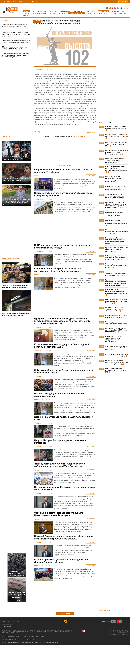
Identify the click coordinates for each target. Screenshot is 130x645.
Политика (37, 69)
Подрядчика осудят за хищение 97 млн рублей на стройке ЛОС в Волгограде (116, 301)
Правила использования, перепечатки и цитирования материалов (39, 642)
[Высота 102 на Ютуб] (113, 8)
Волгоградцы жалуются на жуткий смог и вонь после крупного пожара (114, 160)
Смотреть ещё (65, 613)
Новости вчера (36, 1)
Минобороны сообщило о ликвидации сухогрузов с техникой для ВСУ (114, 214)
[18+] (127, 8)
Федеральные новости (11, 259)
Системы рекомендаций (8, 626)
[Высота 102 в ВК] (107, 8)
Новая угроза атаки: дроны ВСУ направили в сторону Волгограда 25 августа (116, 152)
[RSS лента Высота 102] (120, 621)
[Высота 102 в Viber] (121, 8)
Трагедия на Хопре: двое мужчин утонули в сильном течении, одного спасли (114, 196)
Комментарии (90, 132)
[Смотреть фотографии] (106, 130)
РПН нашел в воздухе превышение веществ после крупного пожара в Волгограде (116, 222)
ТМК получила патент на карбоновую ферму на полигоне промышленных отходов (15, 26)
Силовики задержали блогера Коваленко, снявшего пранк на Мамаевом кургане (16, 41)
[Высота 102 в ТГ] (118, 8)
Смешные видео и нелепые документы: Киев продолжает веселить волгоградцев (115, 273)
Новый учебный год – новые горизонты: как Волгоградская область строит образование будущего (16, 55)
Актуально (6, 137)
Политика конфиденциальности (11, 642)
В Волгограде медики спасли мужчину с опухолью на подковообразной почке (115, 188)
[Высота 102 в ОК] (110, 8)
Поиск (123, 1)
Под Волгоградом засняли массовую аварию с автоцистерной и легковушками (116, 168)
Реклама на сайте (7, 624)
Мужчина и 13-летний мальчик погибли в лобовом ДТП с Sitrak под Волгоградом (116, 330)
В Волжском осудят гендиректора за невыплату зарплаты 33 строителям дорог (116, 291)
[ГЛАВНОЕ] (65, 46)
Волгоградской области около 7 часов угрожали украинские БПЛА (116, 144)
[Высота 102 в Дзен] (115, 8)
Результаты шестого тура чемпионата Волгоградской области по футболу (114, 309)
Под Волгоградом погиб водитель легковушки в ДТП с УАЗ (115, 370)
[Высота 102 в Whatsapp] (124, 8)
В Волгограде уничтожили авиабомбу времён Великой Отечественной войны (115, 257)
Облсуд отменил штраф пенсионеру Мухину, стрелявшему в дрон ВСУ (14, 47)
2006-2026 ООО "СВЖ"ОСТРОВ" (11, 621)
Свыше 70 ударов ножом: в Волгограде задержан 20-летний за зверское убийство (116, 362)
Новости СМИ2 (65, 166)
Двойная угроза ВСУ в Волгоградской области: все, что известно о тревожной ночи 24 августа (16, 34)
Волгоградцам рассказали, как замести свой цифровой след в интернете (116, 265)
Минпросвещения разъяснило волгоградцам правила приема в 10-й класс (116, 231)
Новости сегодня (22, 1)
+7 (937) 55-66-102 (80, 136)
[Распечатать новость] (95, 21)
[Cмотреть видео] (106, 138)
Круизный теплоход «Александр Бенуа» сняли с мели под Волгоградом (116, 249)
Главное (5, 20)
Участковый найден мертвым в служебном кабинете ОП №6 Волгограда (116, 348)
